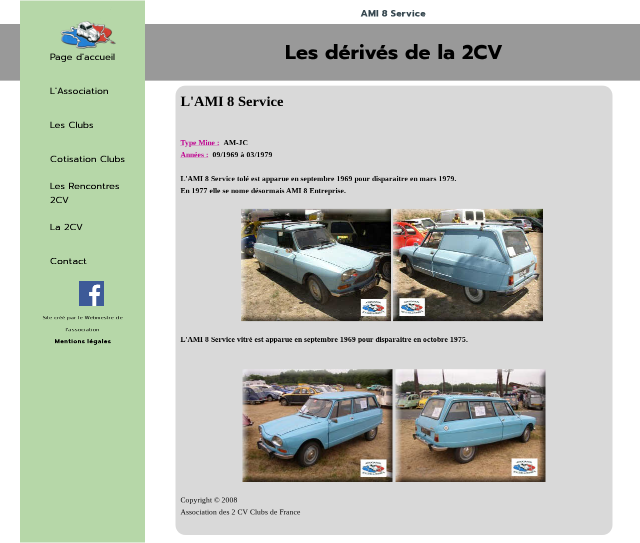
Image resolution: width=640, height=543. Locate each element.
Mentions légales (82, 341)
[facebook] (91, 293)
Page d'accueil (82, 57)
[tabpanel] (82, 335)
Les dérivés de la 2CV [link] (393, 52)
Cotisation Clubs (87, 159)
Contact (68, 261)
